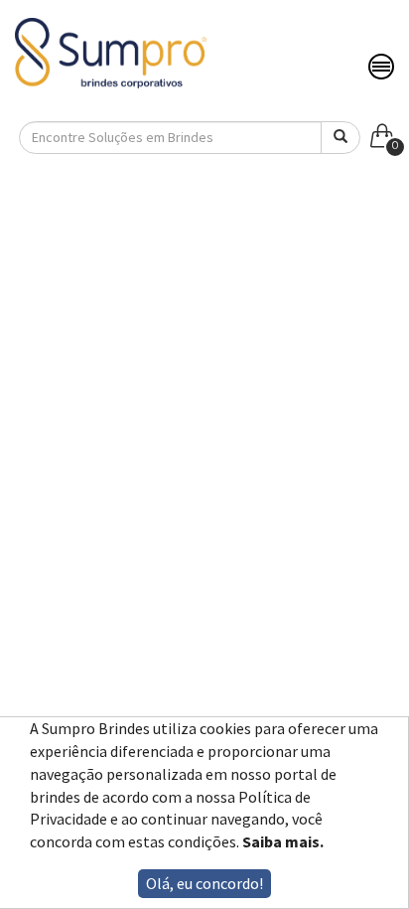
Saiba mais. (283, 841)
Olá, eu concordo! (204, 883)
